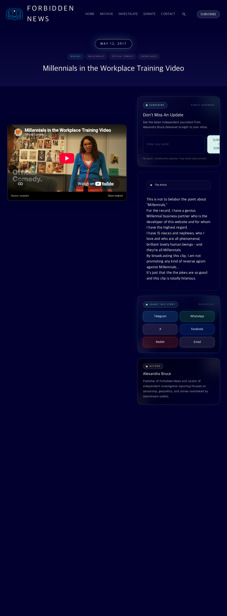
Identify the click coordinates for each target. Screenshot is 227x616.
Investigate (128, 14)
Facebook (197, 329)
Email (197, 342)
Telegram (160, 316)
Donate (149, 14)
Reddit (160, 342)
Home (89, 14)
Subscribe (208, 14)
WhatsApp (197, 316)
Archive (106, 14)
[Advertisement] (87, 107)
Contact (168, 14)
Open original (115, 196)
